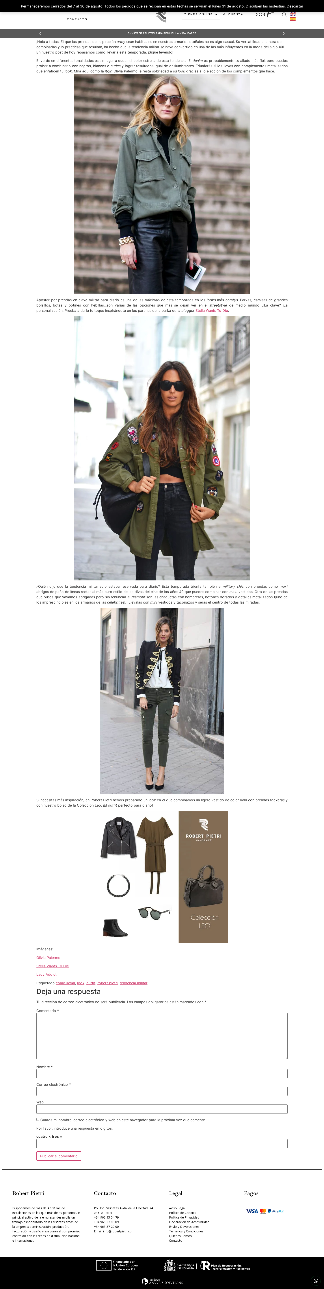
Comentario (47, 1010)
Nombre (44, 1067)
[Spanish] (293, 19)
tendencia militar (133, 983)
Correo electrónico (53, 1084)
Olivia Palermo (48, 957)
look (80, 983)
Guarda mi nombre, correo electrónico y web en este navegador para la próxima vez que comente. (123, 1120)
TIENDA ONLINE (198, 14)
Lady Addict (46, 974)
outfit (90, 983)
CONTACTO (77, 19)
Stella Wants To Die (212, 310)
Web (40, 1102)
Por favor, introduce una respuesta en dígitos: (74, 1128)
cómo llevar (65, 983)
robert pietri (107, 983)
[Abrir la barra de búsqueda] (284, 15)
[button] (40, 33)
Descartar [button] (295, 6)
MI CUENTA (233, 14)
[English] (293, 13)
